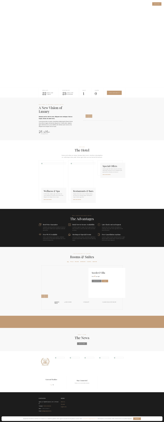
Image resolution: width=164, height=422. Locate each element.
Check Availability (114, 92)
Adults (84, 90)
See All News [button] (82, 343)
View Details (97, 281)
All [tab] (68, 261)
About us (63, 401)
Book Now (157, 3)
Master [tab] (95, 261)
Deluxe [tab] (77, 261)
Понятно (137, 418)
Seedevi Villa (98, 272)
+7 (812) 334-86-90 (47, 406)
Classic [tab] (89, 261)
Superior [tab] (83, 261)
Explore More (48, 199)
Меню (5, 3)
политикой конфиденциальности (90, 418)
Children (97, 90)
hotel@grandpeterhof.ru (46, 411)
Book (105, 281)
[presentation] (43, 296)
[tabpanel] (82, 287)
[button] (87, 116)
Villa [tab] (71, 261)
